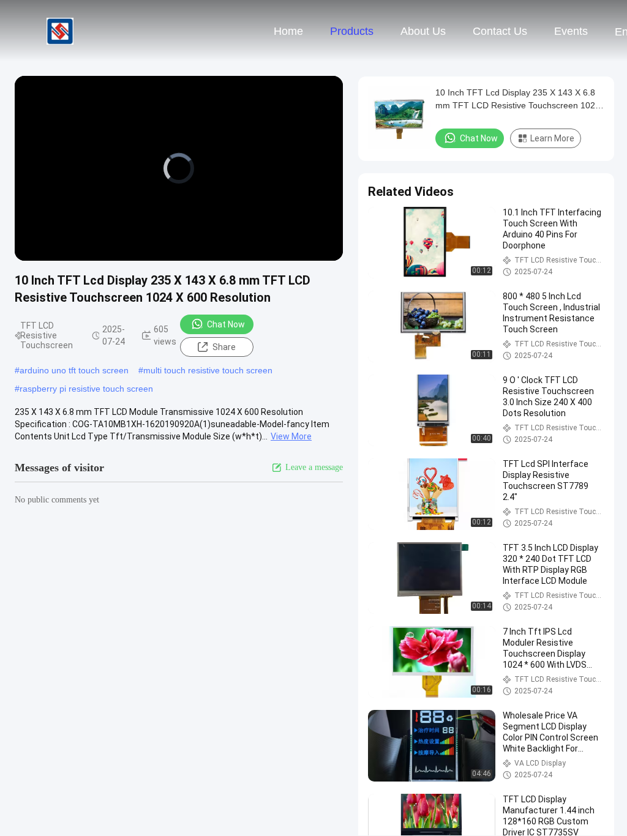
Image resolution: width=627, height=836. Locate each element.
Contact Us (500, 31)
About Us (423, 31)
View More (291, 436)
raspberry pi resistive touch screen (86, 389)
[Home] (60, 30)
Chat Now (226, 324)
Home (288, 31)
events (571, 31)
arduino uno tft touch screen (74, 370)
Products (352, 31)
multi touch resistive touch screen (207, 370)
